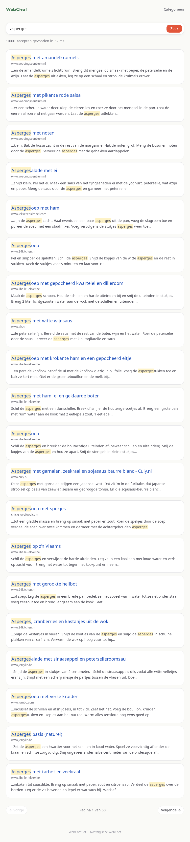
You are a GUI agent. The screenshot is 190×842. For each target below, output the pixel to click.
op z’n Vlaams (36, 546)
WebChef (16, 9)
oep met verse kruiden (44, 696)
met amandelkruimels (45, 57)
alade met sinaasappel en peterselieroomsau (68, 659)
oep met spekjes (38, 508)
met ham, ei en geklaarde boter (55, 396)
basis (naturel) (36, 734)
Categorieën (174, 9)
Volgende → (171, 810)
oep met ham (35, 208)
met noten (32, 133)
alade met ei (34, 170)
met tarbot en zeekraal (45, 772)
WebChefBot (77, 832)
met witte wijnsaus (41, 321)
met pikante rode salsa (46, 95)
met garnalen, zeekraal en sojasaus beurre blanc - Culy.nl (81, 471)
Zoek (174, 28)
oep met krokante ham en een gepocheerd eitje (71, 358)
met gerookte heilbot (44, 584)
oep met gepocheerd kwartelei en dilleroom (67, 283)
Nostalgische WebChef (105, 832)
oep (25, 245)
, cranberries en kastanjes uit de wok (59, 621)
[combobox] (95, 29)
